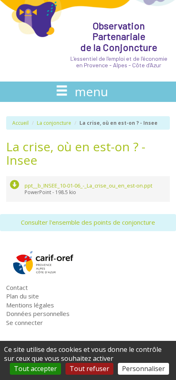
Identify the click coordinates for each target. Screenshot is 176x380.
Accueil (20, 122)
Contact (17, 287)
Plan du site (22, 296)
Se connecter (24, 322)
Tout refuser (89, 368)
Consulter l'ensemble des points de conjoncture (88, 222)
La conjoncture (54, 122)
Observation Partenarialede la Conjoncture (118, 44)
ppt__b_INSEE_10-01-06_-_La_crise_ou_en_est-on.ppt (88, 185)
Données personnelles (38, 313)
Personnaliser (143, 368)
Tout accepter (35, 368)
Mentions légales (30, 305)
